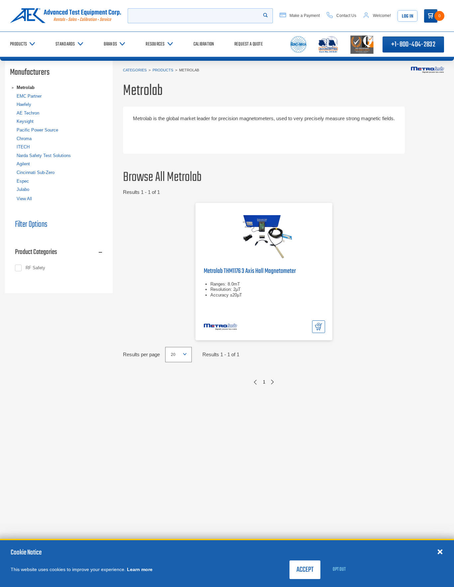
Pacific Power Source (37, 129)
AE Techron (28, 113)
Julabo (23, 189)
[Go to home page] (65, 16)
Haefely (24, 104)
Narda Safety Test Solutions (44, 155)
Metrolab (26, 87)
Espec (23, 181)
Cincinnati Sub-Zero (36, 172)
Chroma (24, 138)
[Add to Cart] (318, 326)
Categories (135, 70)
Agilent (23, 163)
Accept (304, 569)
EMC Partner (29, 96)
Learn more (140, 569)
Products (163, 70)
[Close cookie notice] (440, 551)
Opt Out (339, 569)
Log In (407, 16)
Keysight (25, 121)
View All (24, 198)
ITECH (23, 146)
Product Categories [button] (36, 252)
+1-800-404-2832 (413, 44)
